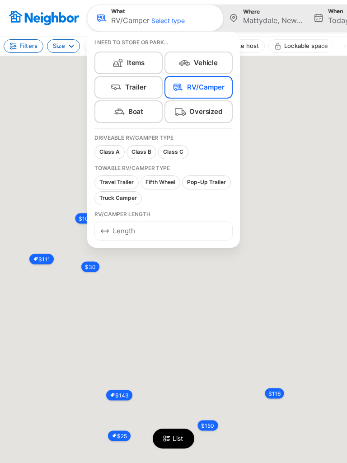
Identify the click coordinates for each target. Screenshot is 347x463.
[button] (155, 18)
